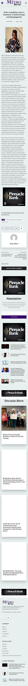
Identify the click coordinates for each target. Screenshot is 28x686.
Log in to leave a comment (14, 268)
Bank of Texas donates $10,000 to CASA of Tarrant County (18, 381)
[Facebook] (4, 617)
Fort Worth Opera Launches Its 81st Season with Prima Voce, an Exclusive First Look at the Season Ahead (18, 347)
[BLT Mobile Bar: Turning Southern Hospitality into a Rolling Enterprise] (14, 554)
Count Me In (14, 317)
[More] (21, 228)
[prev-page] (2, 585)
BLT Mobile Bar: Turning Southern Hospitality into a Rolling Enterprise (13, 573)
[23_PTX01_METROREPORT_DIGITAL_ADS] (14, 393)
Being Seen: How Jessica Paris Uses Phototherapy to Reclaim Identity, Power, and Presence (14, 481)
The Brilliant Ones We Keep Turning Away (18, 354)
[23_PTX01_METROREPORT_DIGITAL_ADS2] (14, 207)
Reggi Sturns (5, 222)
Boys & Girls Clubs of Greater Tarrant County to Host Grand (18, 362)
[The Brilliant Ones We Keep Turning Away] (5, 355)
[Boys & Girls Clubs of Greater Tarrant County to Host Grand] (5, 362)
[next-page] (5, 585)
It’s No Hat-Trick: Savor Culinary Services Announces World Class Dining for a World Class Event (12, 527)
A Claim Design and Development (14, 219)
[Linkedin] (8, 617)
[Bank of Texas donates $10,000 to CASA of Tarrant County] (5, 381)
